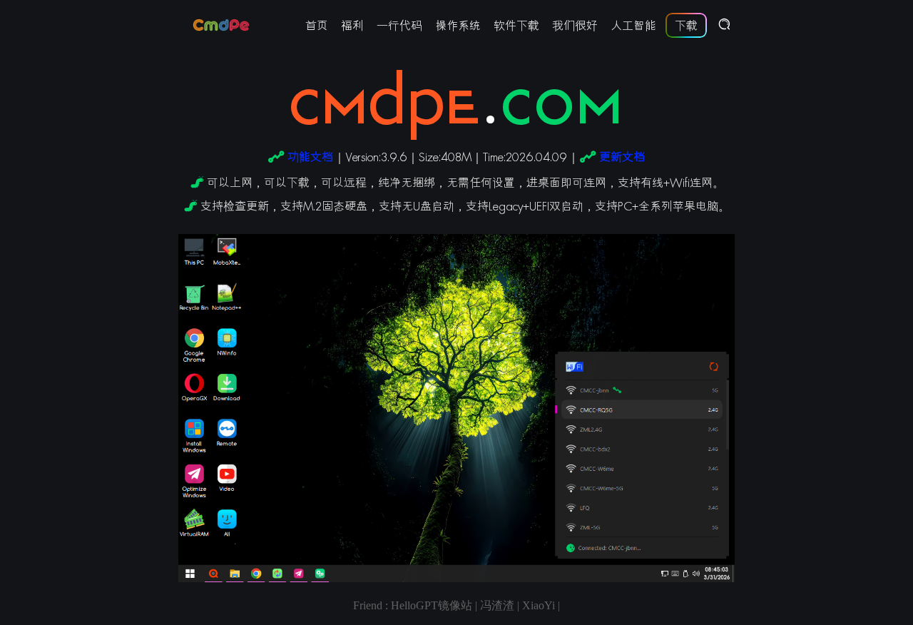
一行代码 (399, 25)
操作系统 (458, 25)
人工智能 (633, 25)
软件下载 (516, 25)
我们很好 (575, 25)
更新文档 (622, 156)
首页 (316, 25)
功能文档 (310, 156)
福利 (352, 25)
